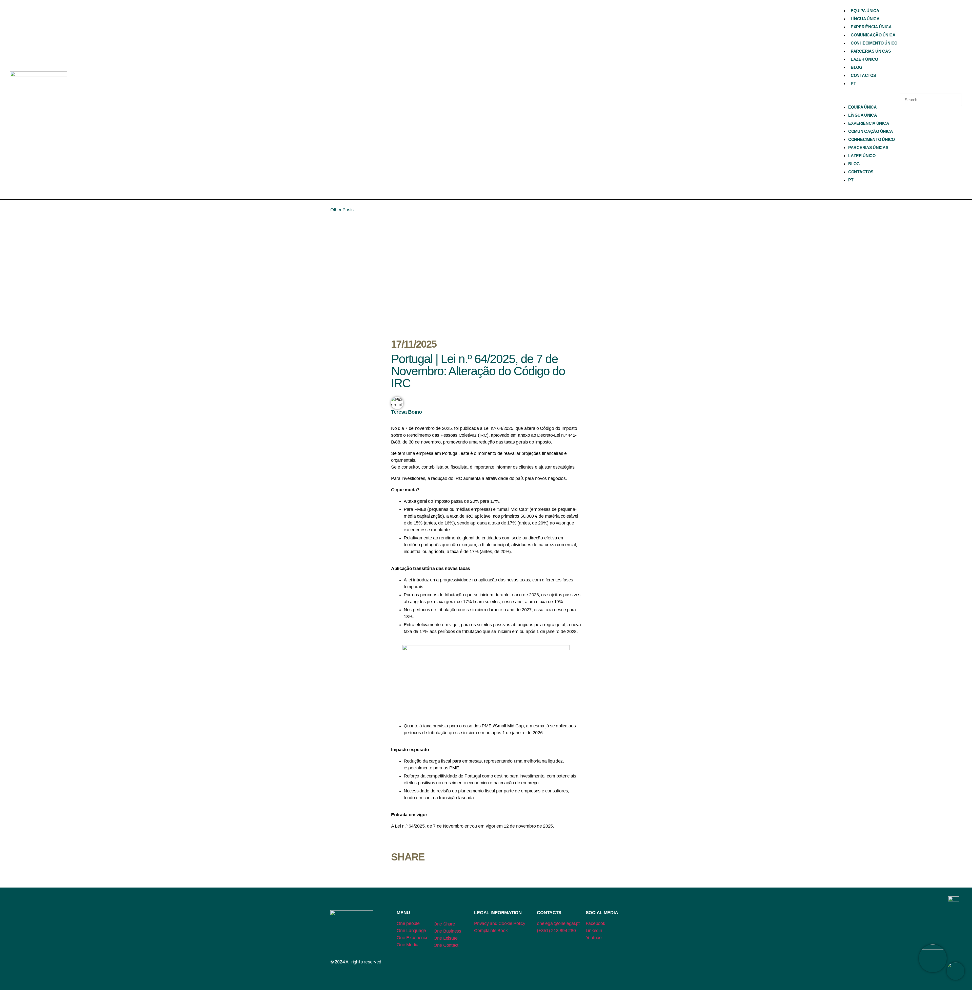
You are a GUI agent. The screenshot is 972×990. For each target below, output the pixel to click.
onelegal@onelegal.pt (558, 923)
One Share (444, 923)
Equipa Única (865, 11)
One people (408, 923)
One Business (447, 931)
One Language (411, 930)
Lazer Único (864, 59)
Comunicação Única (873, 35)
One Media (407, 944)
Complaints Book (491, 930)
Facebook (595, 923)
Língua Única (865, 19)
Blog (856, 67)
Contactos (863, 75)
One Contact (446, 945)
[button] (868, 99)
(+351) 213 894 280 (556, 930)
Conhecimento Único (874, 43)
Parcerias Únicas (871, 51)
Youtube (594, 937)
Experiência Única (871, 27)
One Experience (412, 937)
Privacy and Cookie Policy (499, 923)
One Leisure (446, 938)
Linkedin (594, 930)
